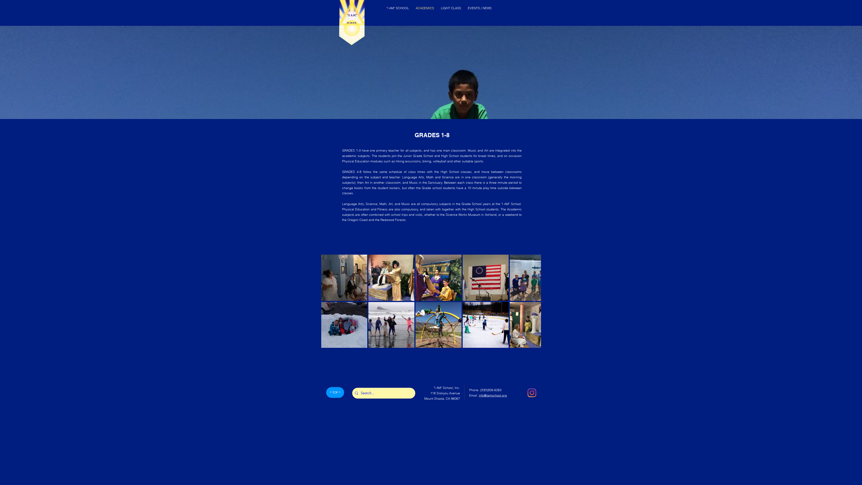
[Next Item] (533, 301)
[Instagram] (532, 392)
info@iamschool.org (493, 395)
